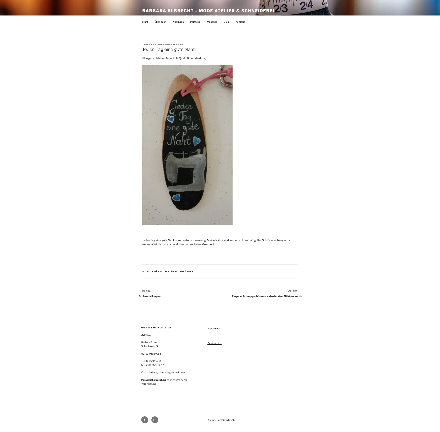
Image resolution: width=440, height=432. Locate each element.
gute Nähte (155, 271)
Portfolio (195, 21)
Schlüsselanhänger (179, 271)
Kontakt (240, 21)
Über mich (160, 21)
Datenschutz (214, 343)
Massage (212, 21)
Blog (226, 21)
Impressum (213, 328)
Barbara (177, 44)
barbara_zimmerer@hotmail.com (166, 372)
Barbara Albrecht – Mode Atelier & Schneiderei (208, 10)
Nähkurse (178, 21)
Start (145, 21)
